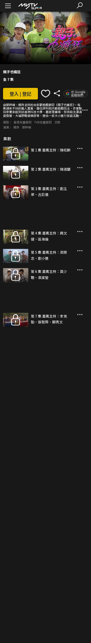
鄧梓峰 (26, 127)
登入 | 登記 (20, 93)
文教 (57, 122)
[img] (30, 6)
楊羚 (16, 127)
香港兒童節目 (22, 122)
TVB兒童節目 (43, 122)
